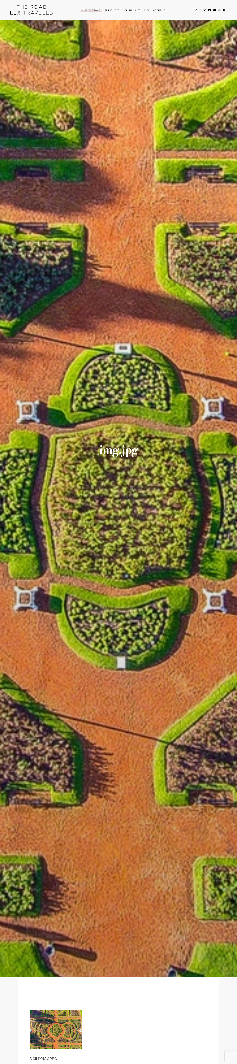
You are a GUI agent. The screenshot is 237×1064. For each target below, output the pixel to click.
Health (127, 10)
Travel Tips (112, 10)
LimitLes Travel (91, 10)
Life (137, 10)
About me (159, 10)
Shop (147, 10)
